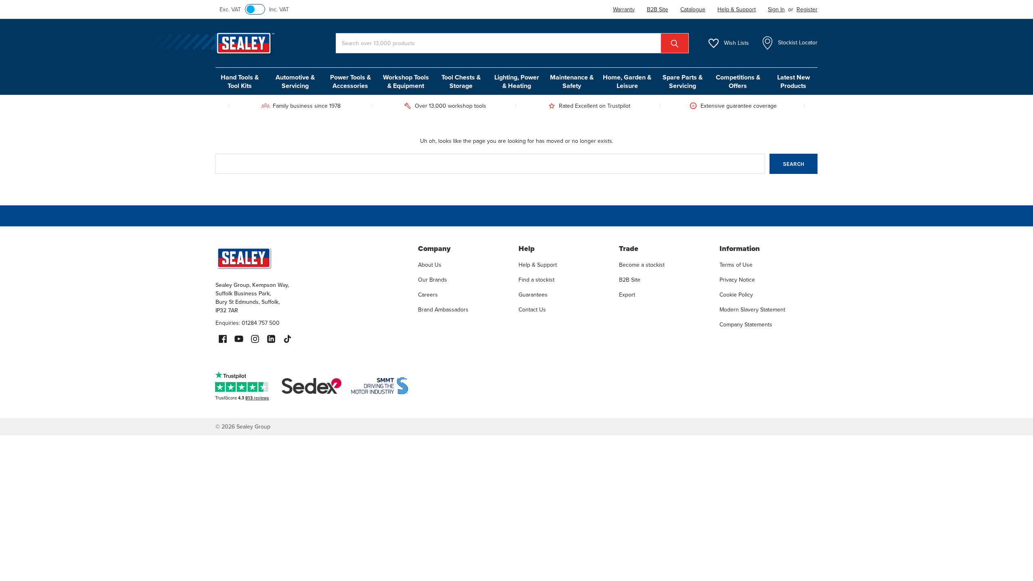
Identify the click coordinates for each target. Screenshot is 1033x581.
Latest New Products (793, 81)
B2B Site (629, 280)
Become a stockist (642, 265)
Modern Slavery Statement (752, 309)
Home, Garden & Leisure (627, 81)
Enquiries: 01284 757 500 (247, 323)
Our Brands (432, 280)
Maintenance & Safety (572, 81)
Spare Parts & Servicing (683, 81)
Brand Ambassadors (443, 309)
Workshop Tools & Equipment (406, 81)
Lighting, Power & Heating (516, 81)
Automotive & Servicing (295, 81)
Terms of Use (736, 265)
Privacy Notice (737, 280)
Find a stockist (536, 280)
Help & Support (538, 265)
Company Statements (745, 324)
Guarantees (533, 294)
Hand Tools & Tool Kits (240, 81)
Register (807, 9)
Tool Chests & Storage (461, 81)
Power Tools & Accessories (350, 81)
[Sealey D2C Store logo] (311, 257)
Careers (428, 294)
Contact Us (532, 309)
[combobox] (512, 43)
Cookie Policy (736, 294)
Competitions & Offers (738, 81)
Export (627, 294)
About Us (429, 265)
